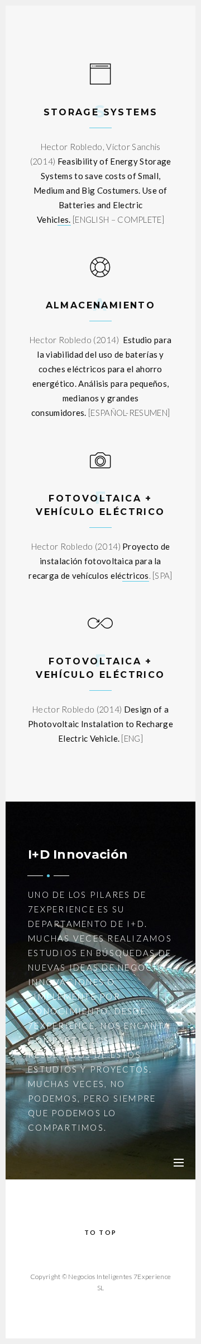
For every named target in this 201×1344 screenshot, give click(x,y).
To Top (100, 1232)
